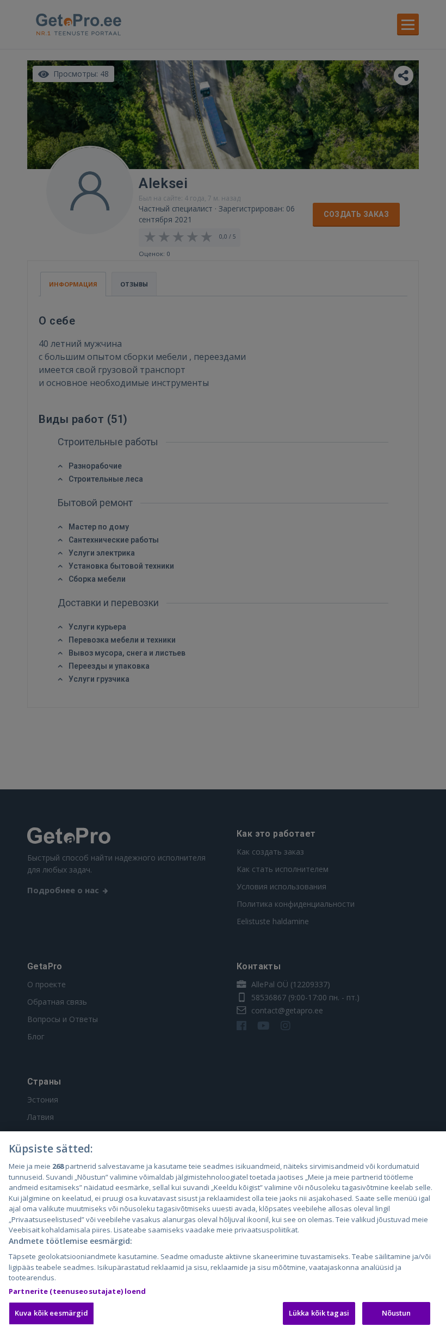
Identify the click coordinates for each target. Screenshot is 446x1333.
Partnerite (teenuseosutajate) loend (77, 1291)
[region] (223, 1232)
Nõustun (396, 1313)
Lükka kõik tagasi (319, 1313)
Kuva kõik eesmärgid (51, 1313)
